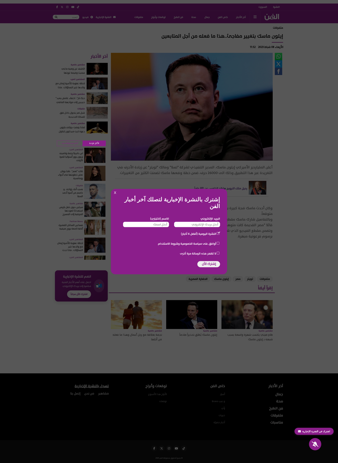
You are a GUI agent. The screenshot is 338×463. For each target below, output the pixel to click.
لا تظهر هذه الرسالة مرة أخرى (198, 253)
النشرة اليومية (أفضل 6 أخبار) (198, 233)
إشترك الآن (209, 263)
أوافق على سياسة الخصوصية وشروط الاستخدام (187, 243)
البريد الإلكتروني (210, 218)
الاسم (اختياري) (159, 218)
